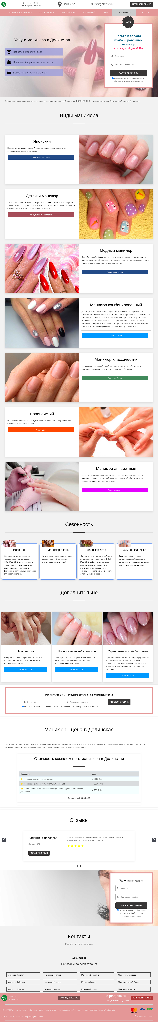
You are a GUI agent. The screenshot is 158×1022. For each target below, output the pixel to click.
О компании (79, 958)
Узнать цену (41, 430)
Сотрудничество (124, 12)
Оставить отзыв (39, 853)
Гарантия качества (115, 272)
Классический (47, 12)
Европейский (68, 12)
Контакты (144, 12)
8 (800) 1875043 (102, 4)
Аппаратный (89, 12)
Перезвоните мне (141, 4)
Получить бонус (115, 378)
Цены (105, 12)
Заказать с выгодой (41, 157)
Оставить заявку (115, 490)
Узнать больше (115, 335)
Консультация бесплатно (41, 215)
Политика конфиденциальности (29, 1016)
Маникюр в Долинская (20, 12)
